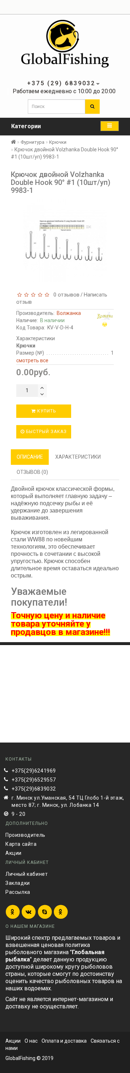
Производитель (25, 835)
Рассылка (17, 892)
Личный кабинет (26, 874)
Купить (46, 411)
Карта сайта (21, 844)
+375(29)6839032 (34, 789)
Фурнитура (32, 142)
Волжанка (69, 313)
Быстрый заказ (46, 431)
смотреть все (32, 360)
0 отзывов (65, 294)
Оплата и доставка (64, 1041)
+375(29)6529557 (34, 780)
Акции (13, 853)
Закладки (17, 883)
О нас (31, 1041)
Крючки (57, 142)
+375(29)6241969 (34, 771)
